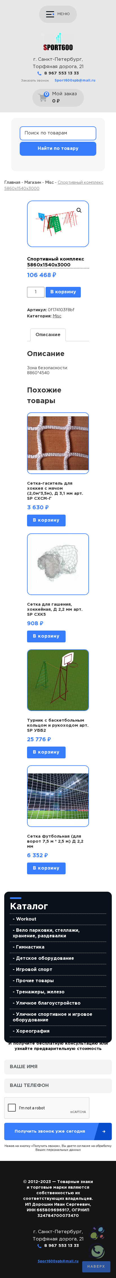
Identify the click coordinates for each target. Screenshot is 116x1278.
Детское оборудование (45, 958)
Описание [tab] (48, 335)
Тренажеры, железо (40, 992)
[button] (79, 210)
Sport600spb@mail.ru (75, 80)
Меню (63, 14)
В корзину (63, 292)
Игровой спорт (34, 970)
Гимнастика (30, 947)
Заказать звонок (35, 80)
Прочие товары (35, 981)
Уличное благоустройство (48, 1003)
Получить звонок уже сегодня (50, 1131)
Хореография (33, 1031)
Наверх (96, 1266)
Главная (12, 182)
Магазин (32, 182)
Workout (26, 919)
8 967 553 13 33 (61, 73)
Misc (49, 182)
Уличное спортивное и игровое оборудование (52, 1017)
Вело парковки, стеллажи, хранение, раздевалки (46, 933)
